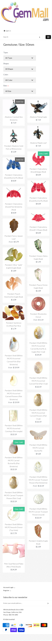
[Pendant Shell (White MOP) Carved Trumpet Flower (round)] (38, 493)
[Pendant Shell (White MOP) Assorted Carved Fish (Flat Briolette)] (14, 336)
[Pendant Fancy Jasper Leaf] (14, 220)
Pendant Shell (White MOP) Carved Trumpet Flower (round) (38, 512)
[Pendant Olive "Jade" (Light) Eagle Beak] (14, 249)
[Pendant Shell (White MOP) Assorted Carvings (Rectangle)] (14, 409)
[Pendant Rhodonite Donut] (38, 298)
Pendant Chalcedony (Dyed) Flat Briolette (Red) (13, 207)
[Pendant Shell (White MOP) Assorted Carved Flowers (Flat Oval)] (38, 394)
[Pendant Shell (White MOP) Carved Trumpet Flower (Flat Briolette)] (38, 461)
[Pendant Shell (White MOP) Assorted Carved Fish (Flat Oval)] (38, 362)
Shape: (6, 63)
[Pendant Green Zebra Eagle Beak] (38, 240)
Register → (7, 590)
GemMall (11, 619)
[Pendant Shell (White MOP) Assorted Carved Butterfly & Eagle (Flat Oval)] (38, 327)
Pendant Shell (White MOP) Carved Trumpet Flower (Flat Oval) (13, 495)
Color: (5, 74)
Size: (6, 85)
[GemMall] (26, 2)
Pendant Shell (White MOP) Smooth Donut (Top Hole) (14, 527)
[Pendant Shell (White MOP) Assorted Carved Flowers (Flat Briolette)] (14, 374)
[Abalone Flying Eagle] (38, 101)
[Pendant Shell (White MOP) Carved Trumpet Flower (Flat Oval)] (14, 476)
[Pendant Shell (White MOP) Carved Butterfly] (38, 429)
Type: (5, 52)
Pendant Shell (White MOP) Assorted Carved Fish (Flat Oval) (38, 381)
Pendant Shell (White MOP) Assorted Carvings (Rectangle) (14, 428)
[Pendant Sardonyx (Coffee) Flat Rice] (14, 307)
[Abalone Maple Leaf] (38, 127)
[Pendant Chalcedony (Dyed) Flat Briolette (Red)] (14, 188)
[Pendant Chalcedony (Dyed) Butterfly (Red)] (38, 182)
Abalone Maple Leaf (38, 143)
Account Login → (9, 587)
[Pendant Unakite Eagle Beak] (38, 525)
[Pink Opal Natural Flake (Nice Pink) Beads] (14, 540)
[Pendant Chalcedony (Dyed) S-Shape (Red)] (38, 211)
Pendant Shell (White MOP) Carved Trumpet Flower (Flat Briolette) (38, 480)
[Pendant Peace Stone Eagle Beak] (38, 269)
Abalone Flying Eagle (38, 117)
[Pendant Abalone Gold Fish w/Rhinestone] (14, 130)
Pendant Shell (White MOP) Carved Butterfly (38, 448)
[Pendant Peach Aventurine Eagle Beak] (14, 278)
